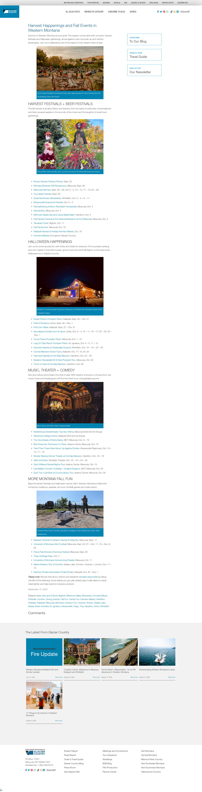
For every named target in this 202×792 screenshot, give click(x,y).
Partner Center (167, 3)
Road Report (70, 755)
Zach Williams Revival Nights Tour (49, 464)
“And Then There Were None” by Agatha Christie (56, 448)
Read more (58, 677)
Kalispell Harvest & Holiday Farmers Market (54, 231)
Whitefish (104, 606)
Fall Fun (64, 599)
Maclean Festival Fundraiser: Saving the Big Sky (56, 540)
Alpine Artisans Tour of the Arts (48, 564)
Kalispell (41, 602)
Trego (76, 606)
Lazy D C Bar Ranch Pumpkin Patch (51, 343)
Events (56, 599)
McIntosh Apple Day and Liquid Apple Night (54, 214)
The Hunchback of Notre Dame (48, 440)
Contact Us (30, 765)
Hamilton (100, 599)
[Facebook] (158, 11)
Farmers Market (88, 599)
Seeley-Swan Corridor (38, 606)
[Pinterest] (164, 11)
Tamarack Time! (41, 223)
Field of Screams (41, 323)
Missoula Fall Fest (42, 190)
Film (125, 3)
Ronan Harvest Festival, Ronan (48, 181)
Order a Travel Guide (73, 759)
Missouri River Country (151, 759)
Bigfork (62, 595)
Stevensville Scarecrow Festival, (48, 202)
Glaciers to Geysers (138, 3)
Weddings (106, 3)
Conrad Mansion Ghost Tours (48, 351)
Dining (49, 599)
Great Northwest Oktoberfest (47, 198)
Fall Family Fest (41, 227)
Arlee (38, 595)
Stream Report (71, 751)
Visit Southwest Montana (153, 767)
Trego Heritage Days (43, 556)
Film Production (110, 767)
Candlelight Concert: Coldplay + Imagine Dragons (57, 468)
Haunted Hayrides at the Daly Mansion (52, 355)
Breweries (87, 595)
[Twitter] (161, 11)
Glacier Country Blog (74, 763)
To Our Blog (138, 40)
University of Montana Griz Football (50, 544)
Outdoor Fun (71, 602)
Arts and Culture (50, 595)
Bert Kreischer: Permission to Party (50, 444)
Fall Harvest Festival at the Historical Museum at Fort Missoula (63, 219)
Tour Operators (93, 3)
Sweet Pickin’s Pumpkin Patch (48, 319)
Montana (59, 602)
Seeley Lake (99, 602)
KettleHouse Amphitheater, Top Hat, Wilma (54, 431)
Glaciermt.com (183, 3)
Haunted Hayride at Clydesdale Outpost (52, 347)
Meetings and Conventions (73, 3)
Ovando (82, 602)
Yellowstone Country (151, 771)
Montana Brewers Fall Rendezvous (50, 185)
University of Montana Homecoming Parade (54, 560)
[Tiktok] (171, 11)
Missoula (50, 602)
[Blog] (174, 11)
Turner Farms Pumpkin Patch (47, 339)
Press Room (154, 3)
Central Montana (149, 755)
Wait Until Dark (41, 460)
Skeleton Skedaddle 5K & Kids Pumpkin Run (55, 360)
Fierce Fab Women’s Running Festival (51, 552)
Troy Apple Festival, (43, 194)
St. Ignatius (55, 606)
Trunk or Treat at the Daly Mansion (50, 364)
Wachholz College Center (45, 436)
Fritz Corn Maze (41, 327)
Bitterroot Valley (74, 595)
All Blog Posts (73, 11)
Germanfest (39, 210)
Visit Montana (147, 751)
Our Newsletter (140, 70)
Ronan (90, 602)
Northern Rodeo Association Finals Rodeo (53, 572)
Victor (96, 606)
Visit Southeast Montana (152, 763)
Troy (82, 606)
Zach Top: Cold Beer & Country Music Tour (54, 472)
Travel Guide (138, 55)
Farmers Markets (41, 235)
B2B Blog (117, 3)
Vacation (89, 606)
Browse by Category (94, 11)
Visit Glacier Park (72, 771)
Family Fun (74, 599)
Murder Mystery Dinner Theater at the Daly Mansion (58, 456)
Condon (41, 599)
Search (133, 11)
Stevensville (66, 606)
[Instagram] (167, 11)
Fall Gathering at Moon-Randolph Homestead (55, 206)
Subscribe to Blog (116, 11)
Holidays (32, 602)
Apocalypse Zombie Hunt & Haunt (50, 331)
